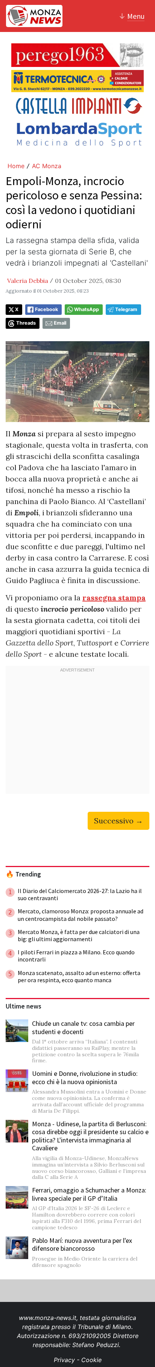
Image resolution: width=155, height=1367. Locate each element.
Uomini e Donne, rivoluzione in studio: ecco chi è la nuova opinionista (85, 1077)
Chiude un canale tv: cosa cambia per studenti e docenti (83, 1027)
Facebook (46, 309)
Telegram (126, 309)
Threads (26, 323)
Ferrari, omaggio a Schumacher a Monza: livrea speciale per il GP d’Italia (89, 1194)
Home (16, 166)
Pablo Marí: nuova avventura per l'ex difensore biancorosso (82, 1244)
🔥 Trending (23, 874)
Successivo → (118, 820)
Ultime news (23, 1006)
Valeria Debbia (27, 280)
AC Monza (46, 166)
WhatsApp (86, 309)
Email (60, 323)
